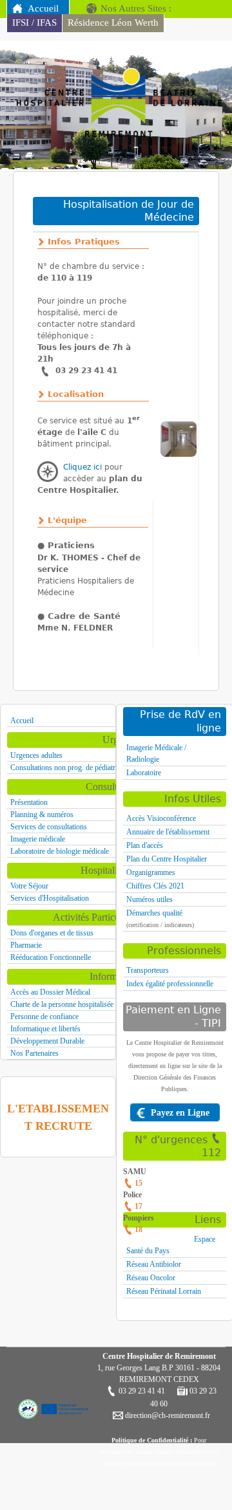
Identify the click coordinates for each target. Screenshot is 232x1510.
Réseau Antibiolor (153, 1264)
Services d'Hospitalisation (49, 898)
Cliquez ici (82, 467)
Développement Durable (47, 1040)
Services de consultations (48, 826)
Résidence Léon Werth (113, 22)
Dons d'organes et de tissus (51, 932)
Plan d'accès (144, 845)
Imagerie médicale (37, 838)
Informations (115, 976)
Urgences (121, 739)
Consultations (113, 786)
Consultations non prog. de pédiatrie (65, 767)
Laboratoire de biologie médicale (59, 851)
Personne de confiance (44, 1016)
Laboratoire (143, 772)
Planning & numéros (41, 814)
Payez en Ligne (180, 1112)
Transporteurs (147, 970)
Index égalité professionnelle (169, 983)
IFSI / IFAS (34, 22)
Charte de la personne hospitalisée (61, 1004)
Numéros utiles (149, 899)
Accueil (43, 8)
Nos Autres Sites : (136, 8)
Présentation (29, 802)
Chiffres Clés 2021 (155, 885)
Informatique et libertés (45, 1028)
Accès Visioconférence (161, 818)
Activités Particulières (97, 917)
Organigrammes (150, 872)
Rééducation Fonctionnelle (50, 957)
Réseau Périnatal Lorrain (163, 1291)
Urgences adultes (36, 755)
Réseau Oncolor (150, 1277)
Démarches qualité (154, 912)
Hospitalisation (111, 870)
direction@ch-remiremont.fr (166, 1415)
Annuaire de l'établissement (167, 831)
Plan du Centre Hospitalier (166, 858)
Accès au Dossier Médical (50, 992)
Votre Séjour (29, 885)
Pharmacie (26, 945)
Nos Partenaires (34, 1053)
